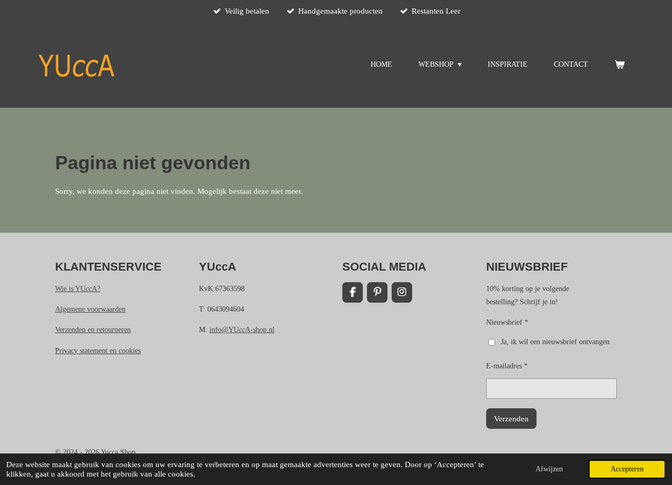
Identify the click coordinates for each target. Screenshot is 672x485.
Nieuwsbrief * (507, 322)
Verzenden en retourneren (93, 330)
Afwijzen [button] (549, 469)
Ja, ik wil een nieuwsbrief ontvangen (555, 342)
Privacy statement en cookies (98, 351)
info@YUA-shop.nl (242, 330)
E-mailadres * (507, 366)
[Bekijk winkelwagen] (619, 65)
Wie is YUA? (77, 289)
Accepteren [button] (627, 469)
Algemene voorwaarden (90, 309)
